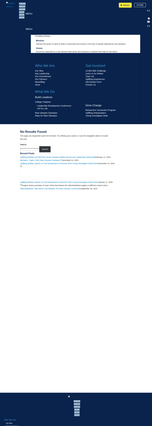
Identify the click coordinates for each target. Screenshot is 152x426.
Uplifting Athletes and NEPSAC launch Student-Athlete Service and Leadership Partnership (57, 157)
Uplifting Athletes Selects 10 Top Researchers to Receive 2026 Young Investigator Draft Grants (59, 163)
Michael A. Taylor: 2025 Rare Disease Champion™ (41, 160)
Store (140, 5)
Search (23, 145)
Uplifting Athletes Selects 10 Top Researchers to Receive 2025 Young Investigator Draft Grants (59, 182)
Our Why (9, 423)
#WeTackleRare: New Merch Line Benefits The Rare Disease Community (50, 189)
